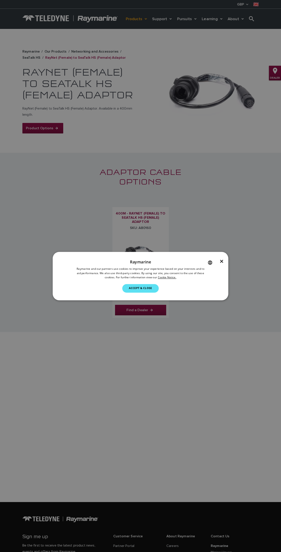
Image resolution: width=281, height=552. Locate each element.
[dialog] (140, 276)
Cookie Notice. (167, 277)
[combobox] (210, 262)
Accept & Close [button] (140, 288)
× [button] (221, 261)
